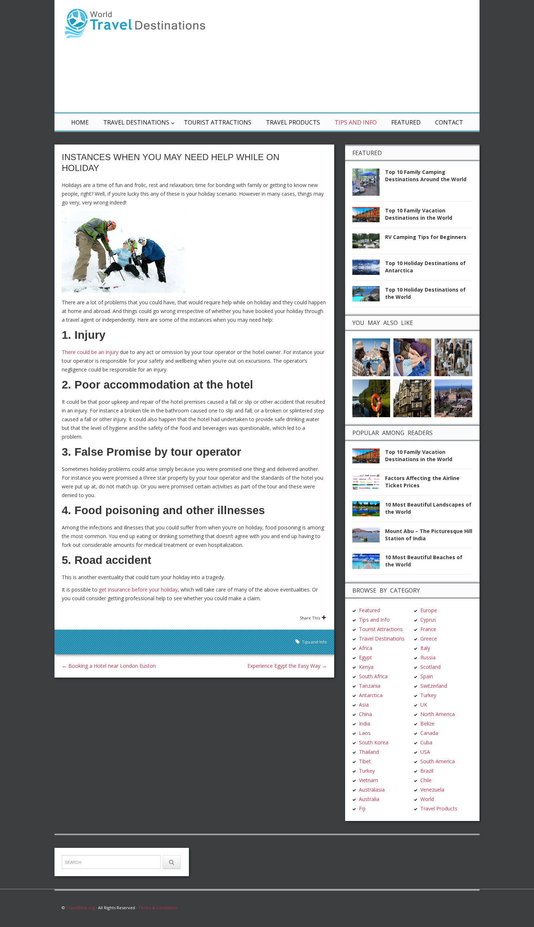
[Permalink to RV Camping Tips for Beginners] (368, 243)
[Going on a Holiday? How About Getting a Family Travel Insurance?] (371, 397)
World (427, 799)
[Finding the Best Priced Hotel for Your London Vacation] (412, 397)
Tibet (365, 761)
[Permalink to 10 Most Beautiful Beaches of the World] (368, 563)
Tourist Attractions (217, 122)
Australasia (372, 789)
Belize (427, 723)
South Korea (373, 742)
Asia (364, 704)
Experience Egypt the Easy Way (287, 665)
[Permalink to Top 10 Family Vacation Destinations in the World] (368, 216)
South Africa (373, 676)
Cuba (426, 742)
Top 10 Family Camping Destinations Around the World (425, 175)
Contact (449, 122)
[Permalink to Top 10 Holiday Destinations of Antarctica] (368, 269)
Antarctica (371, 695)
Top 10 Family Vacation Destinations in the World (418, 214)
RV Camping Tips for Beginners (425, 236)
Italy (425, 648)
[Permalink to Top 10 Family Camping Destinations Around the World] (368, 184)
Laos (365, 732)
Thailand (369, 751)
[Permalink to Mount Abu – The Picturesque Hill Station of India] (368, 537)
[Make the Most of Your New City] (371, 356)
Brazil (426, 770)
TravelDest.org (80, 907)
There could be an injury (90, 352)
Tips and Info (356, 122)
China (365, 714)
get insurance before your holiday (138, 589)
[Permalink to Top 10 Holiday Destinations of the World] (368, 295)
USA (425, 751)
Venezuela (432, 789)
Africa (365, 648)
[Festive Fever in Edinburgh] (453, 397)
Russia (428, 657)
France (428, 629)
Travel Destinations (136, 122)
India (364, 723)
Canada (429, 732)
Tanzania (369, 685)
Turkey (367, 770)
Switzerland (433, 685)
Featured (406, 122)
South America (437, 761)
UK (423, 704)
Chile (426, 780)
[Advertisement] (354, 56)
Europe (428, 610)
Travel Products (293, 122)
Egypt (365, 657)
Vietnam (368, 780)
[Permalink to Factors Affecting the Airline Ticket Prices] (368, 484)
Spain (426, 676)
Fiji (362, 808)
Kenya (366, 666)
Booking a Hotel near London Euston (109, 665)
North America (437, 714)
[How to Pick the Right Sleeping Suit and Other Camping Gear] (412, 356)
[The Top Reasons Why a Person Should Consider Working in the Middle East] (453, 356)
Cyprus (428, 619)
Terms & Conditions (157, 907)
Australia (369, 799)
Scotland (430, 666)
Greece (428, 638)
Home (80, 122)
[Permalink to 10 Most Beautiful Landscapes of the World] (368, 510)
